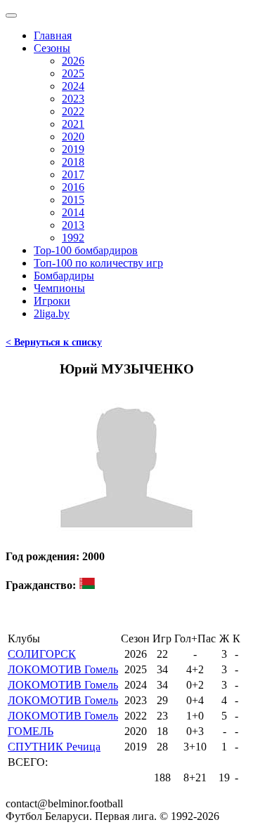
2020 (73, 137)
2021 (73, 124)
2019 (73, 149)
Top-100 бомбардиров (86, 250)
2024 (73, 86)
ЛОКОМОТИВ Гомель (63, 669)
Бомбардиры (64, 276)
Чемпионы (59, 288)
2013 (73, 225)
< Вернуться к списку (54, 342)
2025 (73, 73)
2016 (73, 187)
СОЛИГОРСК (42, 654)
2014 (73, 212)
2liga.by (52, 313)
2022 (73, 111)
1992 (73, 238)
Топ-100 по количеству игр (98, 263)
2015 (73, 200)
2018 (73, 162)
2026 (73, 61)
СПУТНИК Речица (54, 747)
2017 (73, 174)
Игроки (52, 301)
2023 (73, 99)
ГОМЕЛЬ (30, 731)
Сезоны (52, 48)
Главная (53, 35)
